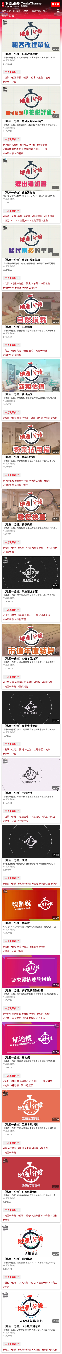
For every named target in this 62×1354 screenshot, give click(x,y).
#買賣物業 (27, 149)
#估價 (32, 144)
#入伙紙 (36, 1349)
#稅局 (42, 946)
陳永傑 (16, 10)
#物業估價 (8, 682)
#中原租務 (49, 216)
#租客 (33, 77)
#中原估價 (8, 153)
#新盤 (6, 418)
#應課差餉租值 (30, 1018)
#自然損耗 (27, 350)
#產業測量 (42, 144)
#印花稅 (19, 153)
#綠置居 (29, 1085)
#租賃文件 (23, 220)
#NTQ (14, 220)
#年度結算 (20, 682)
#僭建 (6, 883)
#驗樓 (35, 547)
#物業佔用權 (35, 480)
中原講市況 (35, 10)
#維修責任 (16, 350)
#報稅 (37, 682)
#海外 (18, 287)
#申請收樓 (23, 821)
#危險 (35, 883)
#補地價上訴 (17, 1085)
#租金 (32, 1013)
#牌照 (21, 1148)
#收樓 (14, 816)
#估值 (28, 749)
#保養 (47, 1215)
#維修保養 (37, 1215)
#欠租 (52, 816)
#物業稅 (34, 946)
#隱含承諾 (44, 615)
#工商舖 (12, 1148)
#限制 (21, 749)
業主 (45, 10)
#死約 (6, 1287)
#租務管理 (35, 220)
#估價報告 (23, 686)
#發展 (6, 749)
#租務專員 (16, 77)
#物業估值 (16, 418)
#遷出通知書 (24, 216)
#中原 (54, 883)
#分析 (6, 1081)
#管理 (6, 1219)
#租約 (6, 77)
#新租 (54, 418)
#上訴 (42, 1018)
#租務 (25, 77)
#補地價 (15, 1081)
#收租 (6, 946)
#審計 (30, 682)
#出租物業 (8, 355)
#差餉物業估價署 (12, 149)
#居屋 (49, 1081)
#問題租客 (35, 816)
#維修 (28, 1215)
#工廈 (28, 1148)
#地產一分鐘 (9, 81)
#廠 (5, 1148)
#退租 (6, 1282)
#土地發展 (37, 749)
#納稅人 (24, 144)
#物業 (47, 418)
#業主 (40, 77)
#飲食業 (44, 1148)
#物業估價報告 (30, 287)
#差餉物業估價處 (12, 1013)
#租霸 (6, 816)
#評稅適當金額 (11, 144)
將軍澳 (24, 10)
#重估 (18, 1018)
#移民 (35, 283)
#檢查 (6, 547)
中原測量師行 (12, 72)
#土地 (14, 749)
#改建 (47, 77)
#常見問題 (23, 1282)
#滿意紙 (53, 1349)
